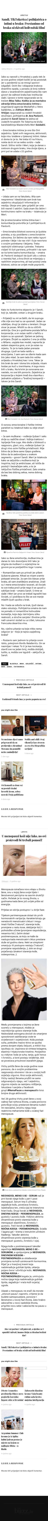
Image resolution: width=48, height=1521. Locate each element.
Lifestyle (24, 15)
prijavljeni (15, 816)
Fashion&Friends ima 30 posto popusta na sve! (24, 699)
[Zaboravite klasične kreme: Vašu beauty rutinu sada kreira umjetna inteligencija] (36, 1377)
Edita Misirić (7, 69)
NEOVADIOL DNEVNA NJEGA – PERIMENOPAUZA (21, 1212)
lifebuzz (5, 881)
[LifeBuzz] (24, 1511)
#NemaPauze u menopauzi (22, 1090)
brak (22, 664)
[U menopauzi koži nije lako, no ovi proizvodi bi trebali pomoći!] (24, 860)
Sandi (9, 667)
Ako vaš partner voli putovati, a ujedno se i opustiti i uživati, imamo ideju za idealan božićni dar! (24, 1332)
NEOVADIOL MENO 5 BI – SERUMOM (20, 1251)
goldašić (30, 664)
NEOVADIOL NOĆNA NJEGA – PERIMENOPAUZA (20, 1227)
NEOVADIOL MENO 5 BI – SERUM (19, 1195)
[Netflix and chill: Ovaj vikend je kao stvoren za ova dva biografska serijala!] (36, 725)
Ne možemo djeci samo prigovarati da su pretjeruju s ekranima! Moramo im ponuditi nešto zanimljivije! (12, 745)
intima (38, 664)
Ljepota (24, 832)
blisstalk (14, 664)
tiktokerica (19, 667)
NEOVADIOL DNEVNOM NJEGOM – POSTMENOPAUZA (23, 1255)
